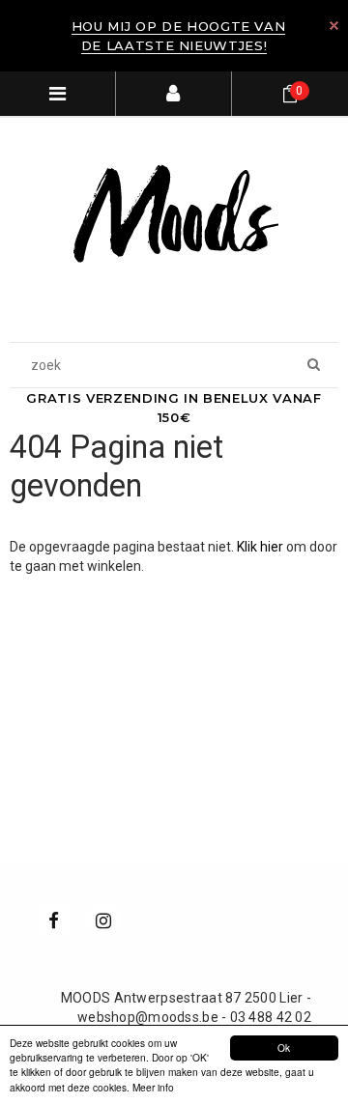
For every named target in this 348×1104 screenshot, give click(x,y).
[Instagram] (103, 919)
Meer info (153, 1087)
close (334, 25)
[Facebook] (54, 919)
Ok (283, 1047)
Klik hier (261, 546)
